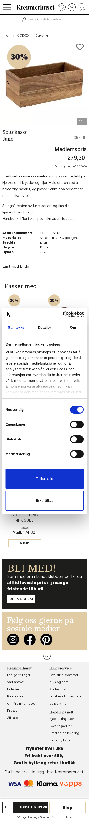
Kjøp (68, 808)
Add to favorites (80, 47)
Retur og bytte (59, 740)
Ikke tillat (44, 501)
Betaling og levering (64, 733)
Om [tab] (73, 327)
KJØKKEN (23, 35)
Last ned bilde (15, 267)
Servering (42, 35)
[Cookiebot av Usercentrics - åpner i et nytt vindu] (63, 314)
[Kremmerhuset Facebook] (30, 639)
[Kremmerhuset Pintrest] (46, 639)
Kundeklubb (16, 696)
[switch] (77, 424)
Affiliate (12, 718)
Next (80, 82)
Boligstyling (57, 704)
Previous (8, 82)
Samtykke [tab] (16, 327)
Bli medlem (21, 599)
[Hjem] (36, 7)
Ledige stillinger (18, 675)
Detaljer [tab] (44, 327)
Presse (12, 711)
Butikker (13, 689)
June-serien (42, 206)
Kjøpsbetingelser (61, 719)
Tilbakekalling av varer (66, 696)
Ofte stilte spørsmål (63, 675)
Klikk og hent (58, 682)
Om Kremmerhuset (21, 704)
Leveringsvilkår (60, 726)
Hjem (7, 35)
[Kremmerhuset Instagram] (13, 639)
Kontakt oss (58, 689)
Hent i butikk (33, 807)
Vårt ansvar (15, 682)
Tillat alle (44, 479)
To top (47, 656)
